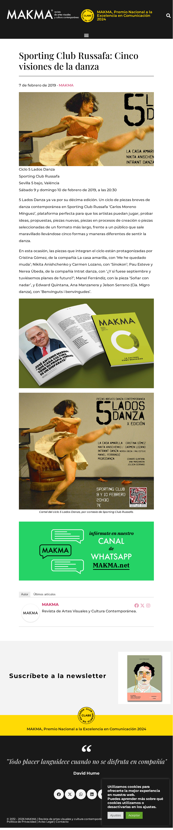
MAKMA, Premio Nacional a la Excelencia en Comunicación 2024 (124, 15)
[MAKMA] (31, 613)
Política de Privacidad (21, 821)
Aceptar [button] (134, 815)
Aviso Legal (46, 821)
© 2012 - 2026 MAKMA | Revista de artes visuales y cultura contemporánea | (57, 819)
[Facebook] (136, 605)
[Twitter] (142, 605)
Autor (24, 594)
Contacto (62, 821)
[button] (168, 15)
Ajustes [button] (115, 815)
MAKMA (66, 85)
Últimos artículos (45, 594)
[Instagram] (148, 605)
